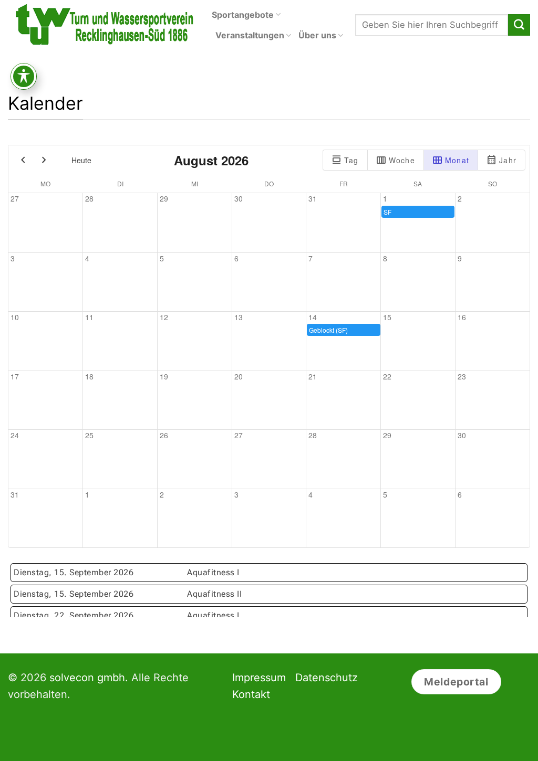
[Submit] (519, 25)
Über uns (317, 35)
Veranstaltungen (249, 35)
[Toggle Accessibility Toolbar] (23, 76)
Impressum (259, 677)
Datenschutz (326, 677)
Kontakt (251, 694)
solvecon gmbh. (88, 677)
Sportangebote (243, 14)
